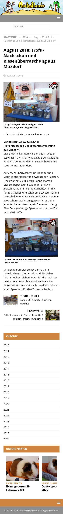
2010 (6, 345)
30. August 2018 (15, 75)
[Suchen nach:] (31, 26)
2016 (6, 380)
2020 (6, 404)
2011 (6, 351)
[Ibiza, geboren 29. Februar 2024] (22, 468)
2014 (6, 368)
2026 (6, 439)
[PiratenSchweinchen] (31, 12)
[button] (58, 18)
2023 (6, 421)
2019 (6, 398)
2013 (6, 362)
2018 (6, 392)
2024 (6, 427)
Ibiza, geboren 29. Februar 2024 (18, 488)
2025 (6, 433)
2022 (6, 415)
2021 (6, 409)
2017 (6, 386)
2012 (6, 356)
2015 (6, 374)
